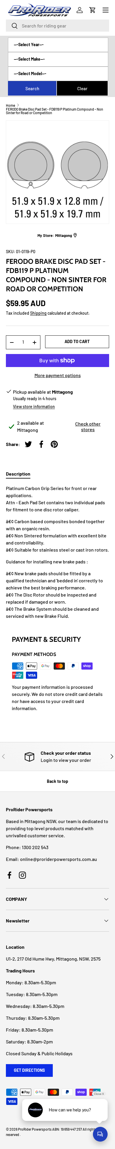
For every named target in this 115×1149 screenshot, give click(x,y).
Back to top (57, 781)
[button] (92, 10)
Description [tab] (18, 473)
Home (10, 105)
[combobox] (57, 26)
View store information (34, 406)
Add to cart (77, 341)
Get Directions (29, 1070)
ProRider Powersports (35, 1129)
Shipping (38, 313)
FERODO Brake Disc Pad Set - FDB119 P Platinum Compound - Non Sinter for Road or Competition (54, 110)
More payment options (57, 375)
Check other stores (88, 426)
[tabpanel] (57, 552)
